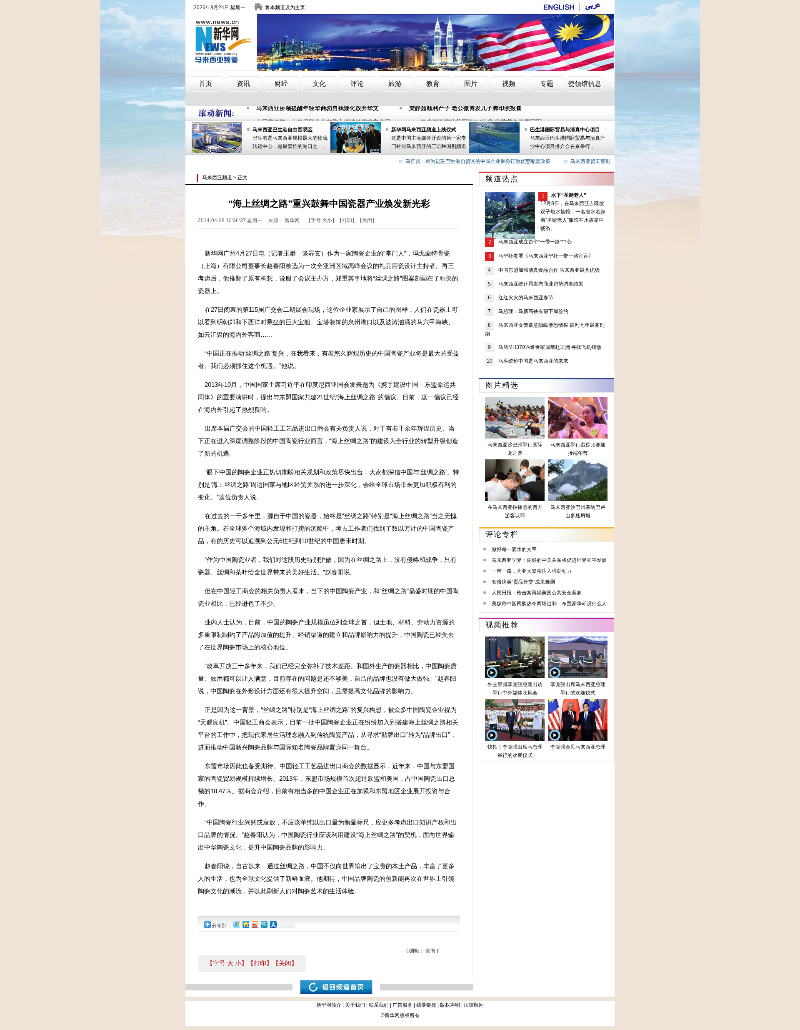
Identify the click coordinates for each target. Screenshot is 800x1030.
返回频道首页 (336, 987)
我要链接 (426, 1005)
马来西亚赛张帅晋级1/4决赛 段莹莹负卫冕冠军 (481, 113)
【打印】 (260, 963)
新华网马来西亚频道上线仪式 (423, 130)
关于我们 (355, 1005)
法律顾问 (474, 1005)
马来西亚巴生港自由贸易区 (282, 130)
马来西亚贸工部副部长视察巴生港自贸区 (603, 161)
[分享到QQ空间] (245, 924)
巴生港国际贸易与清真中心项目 (565, 130)
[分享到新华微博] (236, 924)
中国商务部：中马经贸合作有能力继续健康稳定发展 (323, 113)
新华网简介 (328, 1005)
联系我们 (379, 1005)
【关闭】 (285, 963)
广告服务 (402, 1005)
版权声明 (450, 1005)
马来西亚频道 (217, 177)
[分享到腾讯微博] (263, 924)
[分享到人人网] (273, 924)
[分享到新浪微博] (254, 924)
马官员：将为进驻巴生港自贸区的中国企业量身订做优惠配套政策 (465, 161)
